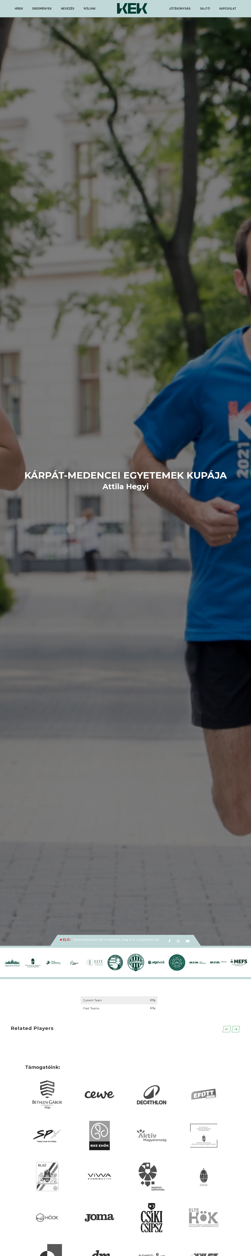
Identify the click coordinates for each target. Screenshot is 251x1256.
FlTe (153, 1000)
